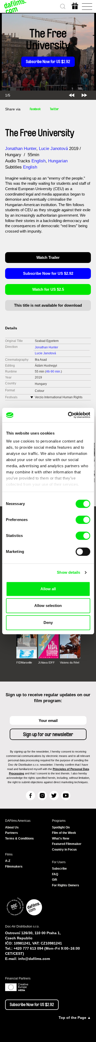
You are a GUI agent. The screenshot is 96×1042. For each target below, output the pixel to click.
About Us (12, 827)
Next (84, 95)
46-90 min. (53, 371)
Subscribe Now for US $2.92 (48, 62)
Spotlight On (61, 827)
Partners (11, 833)
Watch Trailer (48, 257)
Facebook (35, 109)
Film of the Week (64, 833)
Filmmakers (14, 866)
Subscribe (59, 868)
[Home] (15, 6)
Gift (54, 879)
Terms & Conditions (19, 838)
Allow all (48, 589)
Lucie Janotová (53, 148)
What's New (60, 838)
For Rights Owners (65, 885)
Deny (48, 622)
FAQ (55, 874)
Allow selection (48, 605)
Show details (68, 572)
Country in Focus (64, 849)
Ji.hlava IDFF (46, 662)
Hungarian (58, 160)
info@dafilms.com (34, 959)
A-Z (7, 861)
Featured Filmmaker (66, 844)
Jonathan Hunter (20, 148)
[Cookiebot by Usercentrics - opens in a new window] (68, 415)
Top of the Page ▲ (75, 1017)
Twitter (54, 109)
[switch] (83, 520)
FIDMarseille (24, 662)
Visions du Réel (69, 662)
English (38, 160)
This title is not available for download (48, 305)
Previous (72, 95)
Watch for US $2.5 (48, 289)
